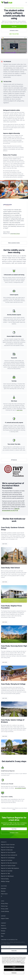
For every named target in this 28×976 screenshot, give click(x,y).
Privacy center (4, 908)
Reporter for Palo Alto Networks (9, 863)
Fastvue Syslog (5, 878)
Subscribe (14, 950)
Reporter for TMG (5, 873)
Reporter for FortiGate (6, 860)
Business (3, 891)
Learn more (4, 543)
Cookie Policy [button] (18, 961)
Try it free (14, 26)
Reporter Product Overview (8, 844)
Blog (2, 936)
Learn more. (20, 410)
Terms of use (4, 906)
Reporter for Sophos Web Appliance (10, 868)
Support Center (5, 918)
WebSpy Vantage (5, 881)
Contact (3, 933)
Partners (3, 930)
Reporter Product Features (7, 847)
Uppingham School (15, 233)
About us (3, 925)
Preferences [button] (22, 962)
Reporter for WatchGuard (7, 876)
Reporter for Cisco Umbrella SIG (9, 855)
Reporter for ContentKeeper (8, 857)
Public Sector (4, 893)
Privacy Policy (4, 903)
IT (1, 896)
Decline (14, 969)
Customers (3, 928)
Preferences (14, 972)
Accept (14, 966)
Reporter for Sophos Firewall (8, 865)
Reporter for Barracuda (7, 849)
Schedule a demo (14, 30)
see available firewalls (20, 788)
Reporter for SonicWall (6, 871)
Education (3, 888)
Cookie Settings (5, 911)
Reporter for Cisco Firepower (8, 852)
